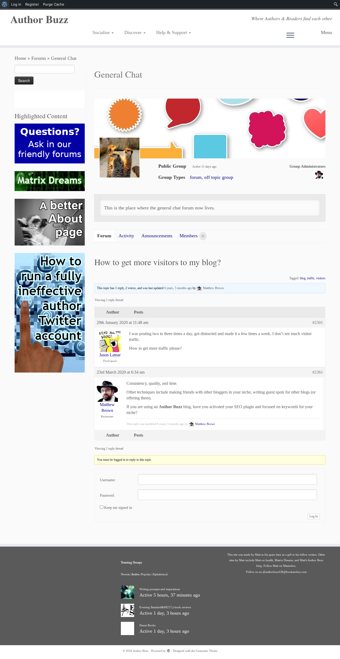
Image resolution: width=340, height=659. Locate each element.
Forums (38, 58)
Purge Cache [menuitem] (53, 4)
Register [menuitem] (32, 4)
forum (196, 177)
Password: (107, 495)
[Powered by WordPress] (168, 650)
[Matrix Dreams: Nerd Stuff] (50, 180)
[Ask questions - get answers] (50, 143)
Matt (258, 554)
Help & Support (172, 32)
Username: (108, 480)
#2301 (317, 322)
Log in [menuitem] (16, 4)
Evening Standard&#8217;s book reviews (165, 607)
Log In (313, 516)
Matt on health (264, 560)
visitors (320, 278)
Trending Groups (131, 562)
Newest (125, 574)
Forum (104, 235)
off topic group (218, 177)
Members (192, 235)
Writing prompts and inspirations (159, 589)
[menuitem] (4, 4)
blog (302, 278)
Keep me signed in (118, 508)
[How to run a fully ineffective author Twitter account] (50, 312)
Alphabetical (160, 574)
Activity (126, 235)
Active (135, 574)
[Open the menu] (302, 35)
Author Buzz (39, 19)
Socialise (101, 32)
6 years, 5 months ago (178, 288)
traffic (310, 278)
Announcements (156, 235)
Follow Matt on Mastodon (279, 565)
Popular (146, 574)
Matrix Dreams (284, 560)
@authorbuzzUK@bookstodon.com (285, 571)
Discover (133, 32)
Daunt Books (147, 625)
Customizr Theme (207, 650)
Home (20, 58)
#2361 (317, 372)
